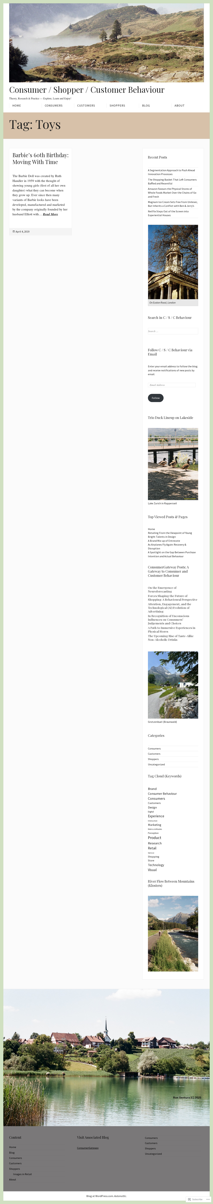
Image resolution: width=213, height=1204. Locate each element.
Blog (146, 105)
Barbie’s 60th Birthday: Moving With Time (40, 158)
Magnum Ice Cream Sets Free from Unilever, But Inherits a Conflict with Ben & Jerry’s (173, 203)
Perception (153, 833)
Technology (156, 865)
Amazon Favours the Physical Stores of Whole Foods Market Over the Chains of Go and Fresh (172, 192)
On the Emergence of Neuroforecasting (162, 589)
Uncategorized (156, 764)
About (180, 105)
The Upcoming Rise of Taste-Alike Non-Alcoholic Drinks (171, 637)
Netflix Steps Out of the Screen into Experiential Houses (168, 213)
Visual (152, 870)
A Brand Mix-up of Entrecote (164, 540)
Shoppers (117, 105)
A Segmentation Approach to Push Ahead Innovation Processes (171, 172)
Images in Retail (22, 1174)
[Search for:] (173, 331)
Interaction (152, 820)
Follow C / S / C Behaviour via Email (170, 352)
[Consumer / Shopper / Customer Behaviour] (106, 42)
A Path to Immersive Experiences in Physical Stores (171, 629)
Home (16, 105)
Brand (152, 789)
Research (155, 843)
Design (152, 807)
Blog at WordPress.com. (100, 1196)
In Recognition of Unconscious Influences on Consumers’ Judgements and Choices (168, 619)
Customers (86, 105)
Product (154, 837)
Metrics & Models (155, 829)
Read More (50, 214)
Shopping (153, 856)
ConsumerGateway (88, 1148)
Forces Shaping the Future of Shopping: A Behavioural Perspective (172, 597)
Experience (156, 816)
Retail (152, 848)
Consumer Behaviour (162, 794)
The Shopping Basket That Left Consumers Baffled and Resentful (172, 181)
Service (151, 853)
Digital (151, 811)
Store (151, 860)
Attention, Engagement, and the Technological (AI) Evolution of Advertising (169, 607)
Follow (156, 398)
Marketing (154, 825)
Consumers (54, 105)
